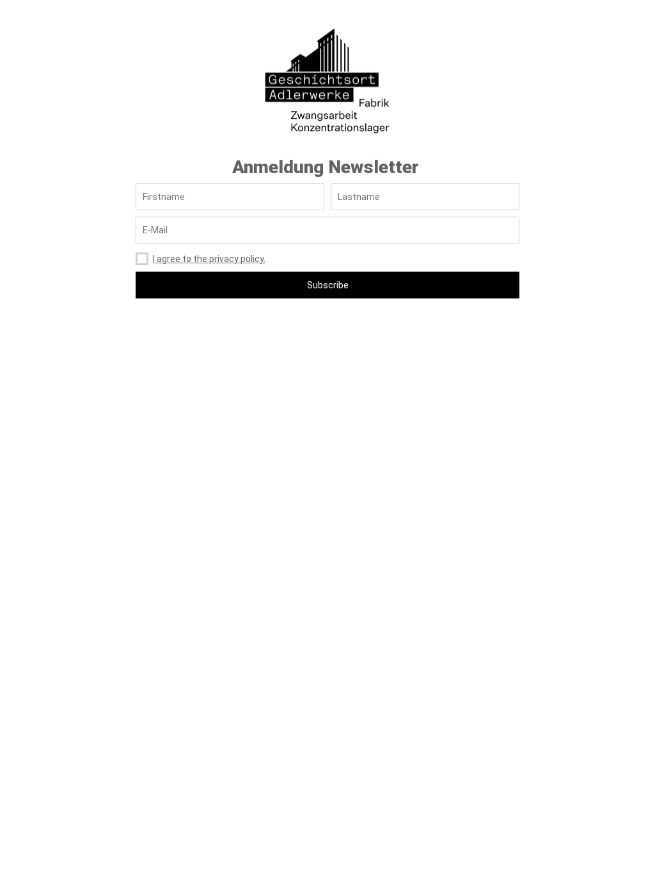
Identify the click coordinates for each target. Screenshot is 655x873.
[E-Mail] (327, 230)
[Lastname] (425, 196)
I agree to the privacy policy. (209, 259)
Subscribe (328, 285)
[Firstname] (230, 196)
